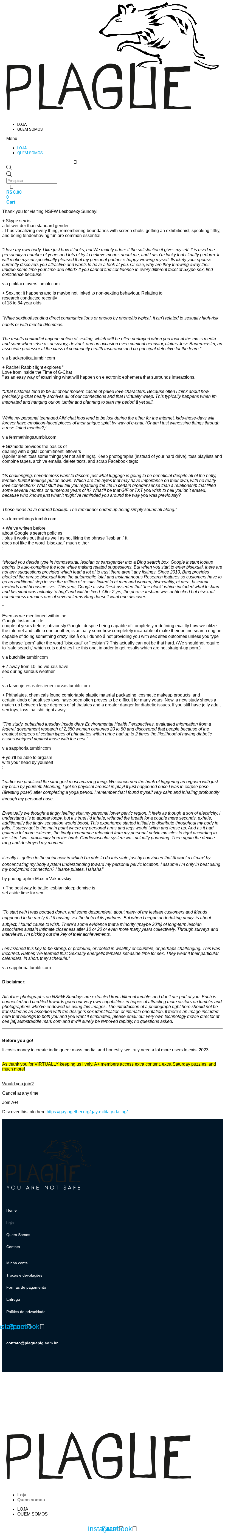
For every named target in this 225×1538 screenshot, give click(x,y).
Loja (22, 124)
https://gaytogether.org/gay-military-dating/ (87, 1111)
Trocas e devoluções (24, 1275)
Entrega (13, 1299)
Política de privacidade (26, 1311)
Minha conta (17, 1263)
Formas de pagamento (26, 1287)
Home (11, 1210)
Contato (13, 1247)
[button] (75, 138)
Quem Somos (18, 1234)
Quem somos (30, 129)
